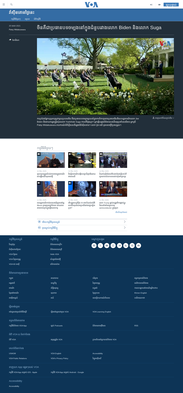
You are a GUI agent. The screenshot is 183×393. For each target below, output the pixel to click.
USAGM (12, 353)
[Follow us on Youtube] (106, 245)
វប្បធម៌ (95, 288)
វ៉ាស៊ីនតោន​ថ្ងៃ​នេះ (15, 249)
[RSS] (125, 245)
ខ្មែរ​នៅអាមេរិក (14, 293)
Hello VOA (54, 254)
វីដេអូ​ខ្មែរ (12, 244)
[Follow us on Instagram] (113, 245)
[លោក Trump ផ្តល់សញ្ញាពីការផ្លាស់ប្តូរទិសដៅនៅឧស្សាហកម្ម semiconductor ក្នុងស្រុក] (113, 189)
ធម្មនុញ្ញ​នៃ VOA (56, 339)
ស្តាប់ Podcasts (57, 326)
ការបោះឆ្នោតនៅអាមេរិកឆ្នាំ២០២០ (146, 288)
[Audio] (151, 5)
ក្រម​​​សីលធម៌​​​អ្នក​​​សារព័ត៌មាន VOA (104, 339)
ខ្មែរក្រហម (96, 293)
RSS (136, 326)
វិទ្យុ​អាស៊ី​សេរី (97, 358)
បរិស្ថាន (95, 278)
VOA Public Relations (18, 358)
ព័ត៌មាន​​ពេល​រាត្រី (56, 249)
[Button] (14, 40)
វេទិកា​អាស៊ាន (54, 264)
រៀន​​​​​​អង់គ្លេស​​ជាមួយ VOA (60, 312)
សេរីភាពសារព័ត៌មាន (141, 283)
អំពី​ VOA (12, 339)
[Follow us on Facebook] (94, 245)
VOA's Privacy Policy (59, 358)
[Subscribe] (138, 245)
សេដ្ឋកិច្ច (54, 283)
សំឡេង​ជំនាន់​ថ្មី (55, 259)
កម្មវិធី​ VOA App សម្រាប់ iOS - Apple (23, 372)
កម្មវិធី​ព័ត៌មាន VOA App (18, 326)
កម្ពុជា (11, 278)
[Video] (160, 5)
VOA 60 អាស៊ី (14, 264)
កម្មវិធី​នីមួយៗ (16, 19)
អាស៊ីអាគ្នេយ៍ (13, 298)
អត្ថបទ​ (27, 19)
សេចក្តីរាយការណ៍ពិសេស (101, 298)
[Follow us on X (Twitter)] (100, 245)
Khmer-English (140, 293)
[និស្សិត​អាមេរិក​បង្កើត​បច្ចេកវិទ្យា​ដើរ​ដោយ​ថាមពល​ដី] (82, 160)
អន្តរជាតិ (12, 283)
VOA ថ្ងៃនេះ (13, 254)
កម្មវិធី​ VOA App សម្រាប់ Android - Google (67, 372)
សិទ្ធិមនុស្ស (54, 288)
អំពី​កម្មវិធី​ (37, 19)
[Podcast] (132, 245)
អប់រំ (52, 298)
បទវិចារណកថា (139, 298)
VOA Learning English (102, 312)
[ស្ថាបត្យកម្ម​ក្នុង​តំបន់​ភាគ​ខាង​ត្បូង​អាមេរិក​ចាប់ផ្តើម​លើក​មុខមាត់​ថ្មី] (51, 160)
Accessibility (98, 353)
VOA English (56, 353)
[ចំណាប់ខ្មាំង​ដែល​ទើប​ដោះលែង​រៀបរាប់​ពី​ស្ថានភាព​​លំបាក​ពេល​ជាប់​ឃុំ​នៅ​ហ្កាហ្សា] (113, 160)
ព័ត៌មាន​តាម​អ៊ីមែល (99, 326)
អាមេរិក (11, 288)
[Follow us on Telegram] (119, 245)
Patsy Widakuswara (17, 29)
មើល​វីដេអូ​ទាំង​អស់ (121, 212)
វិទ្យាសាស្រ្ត (96, 283)
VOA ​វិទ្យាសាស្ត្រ (15, 259)
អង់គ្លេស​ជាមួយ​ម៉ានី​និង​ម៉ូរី (18, 312)
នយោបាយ (54, 278)
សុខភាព (54, 293)
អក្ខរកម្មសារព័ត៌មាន (141, 278)
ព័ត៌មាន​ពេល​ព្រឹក (56, 244)
